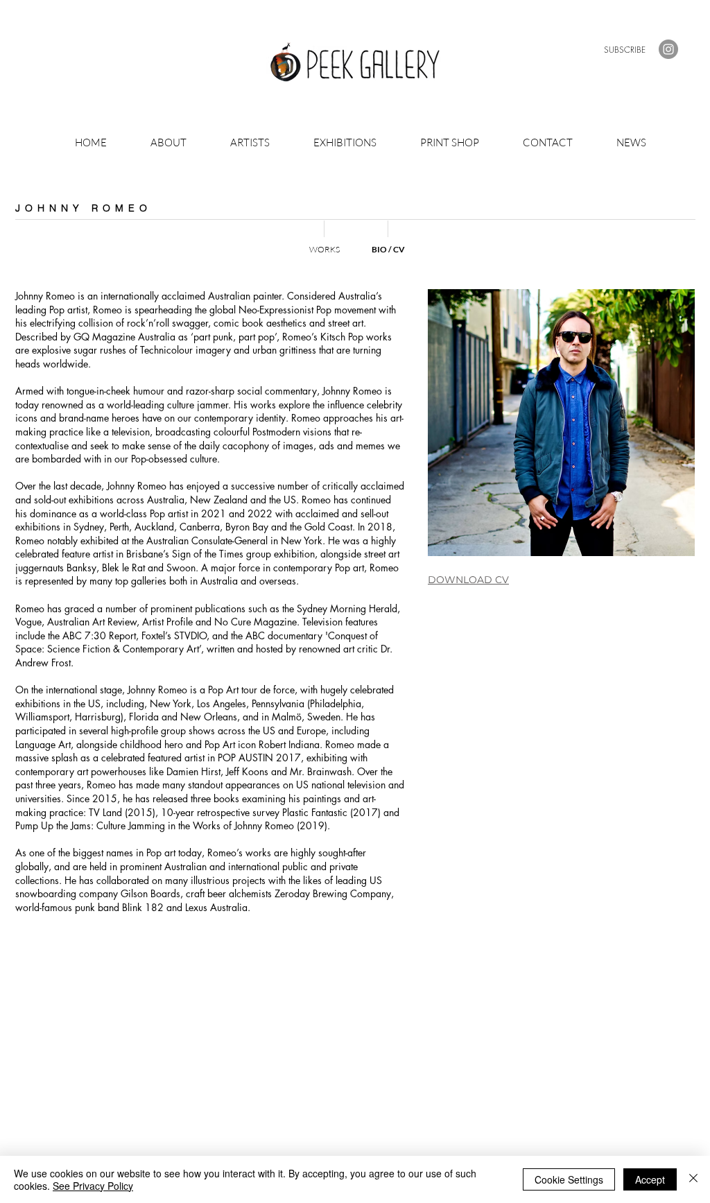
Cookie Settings (569, 1179)
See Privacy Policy (93, 1186)
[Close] (693, 1179)
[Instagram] (668, 49)
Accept (650, 1179)
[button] (625, 49)
